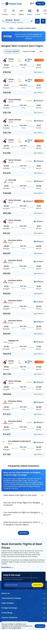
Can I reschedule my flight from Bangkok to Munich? (21, 513)
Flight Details (38, 72)
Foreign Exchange (9, 608)
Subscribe (37, 585)
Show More (24, 533)
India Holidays (7, 603)
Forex (13, 14)
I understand (40, 626)
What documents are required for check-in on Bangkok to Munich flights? (21, 523)
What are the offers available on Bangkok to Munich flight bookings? (21, 473)
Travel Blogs (6, 613)
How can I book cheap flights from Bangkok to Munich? (21, 504)
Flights (21, 14)
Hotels (29, 14)
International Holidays (11, 598)
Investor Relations (9, 617)
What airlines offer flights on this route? (20, 495)
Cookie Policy (16, 628)
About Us (5, 593)
